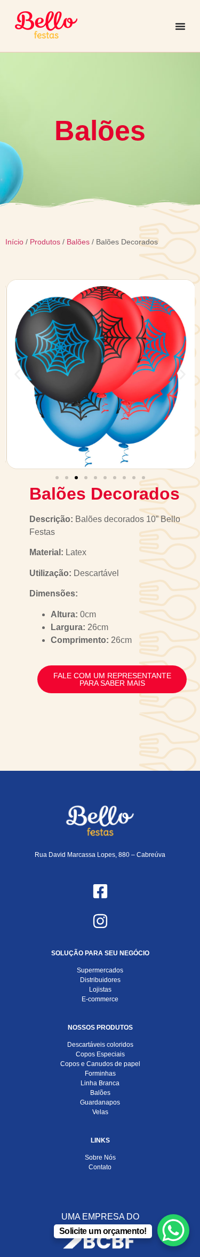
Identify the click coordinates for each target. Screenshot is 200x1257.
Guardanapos (100, 1102)
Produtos (45, 241)
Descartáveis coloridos (100, 1044)
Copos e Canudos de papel (100, 1064)
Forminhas (100, 1073)
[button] (17, 374)
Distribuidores (100, 980)
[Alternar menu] (180, 26)
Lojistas (100, 989)
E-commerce (100, 999)
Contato (100, 1167)
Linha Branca (100, 1083)
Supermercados (100, 970)
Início (14, 241)
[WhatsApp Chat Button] (173, 1230)
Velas (100, 1112)
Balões (78, 241)
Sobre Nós (100, 1157)
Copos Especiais (100, 1054)
